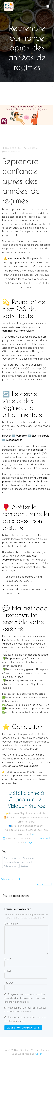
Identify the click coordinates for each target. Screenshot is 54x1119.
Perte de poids (10, 866)
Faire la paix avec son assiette (18, 862)
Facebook (44, 838)
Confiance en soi (12, 858)
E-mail (8, 970)
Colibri (38, 1053)
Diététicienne (29, 858)
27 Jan (18, 148)
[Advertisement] (27, 1091)
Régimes (24, 866)
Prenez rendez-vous (22, 779)
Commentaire (12, 923)
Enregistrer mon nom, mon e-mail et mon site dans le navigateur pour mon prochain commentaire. (25, 998)
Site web (9, 982)
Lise (7, 148)
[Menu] (48, 6)
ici (33, 834)
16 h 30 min (32, 148)
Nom (7, 959)
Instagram (30, 842)
